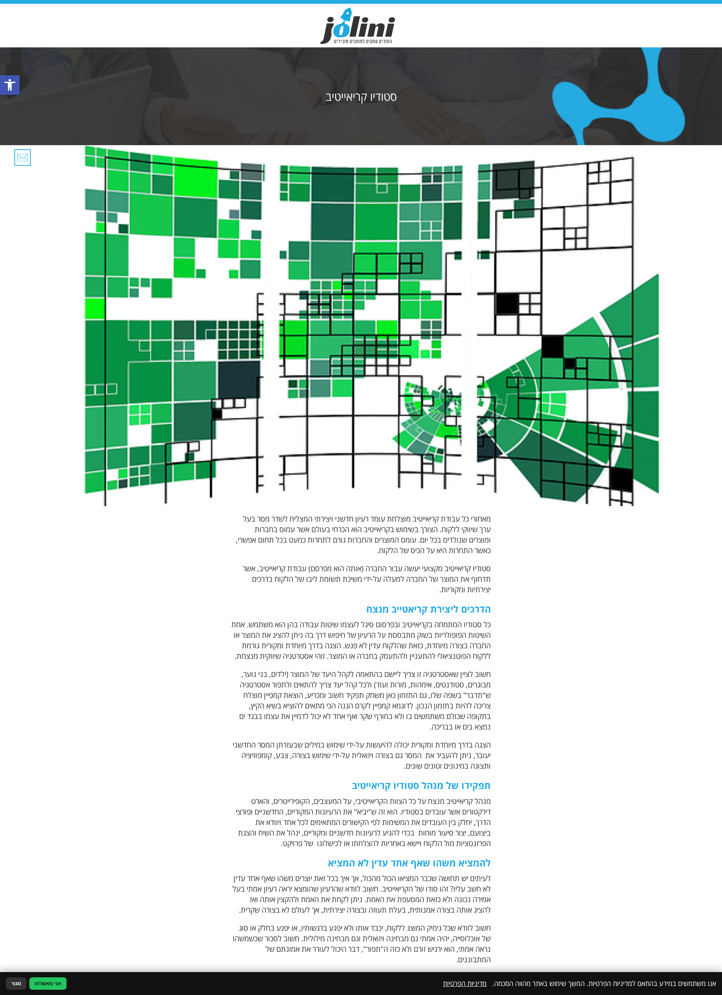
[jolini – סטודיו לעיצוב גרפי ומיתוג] (357, 25)
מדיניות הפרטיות (465, 983)
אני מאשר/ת (48, 983)
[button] (10, 85)
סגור (16, 983)
